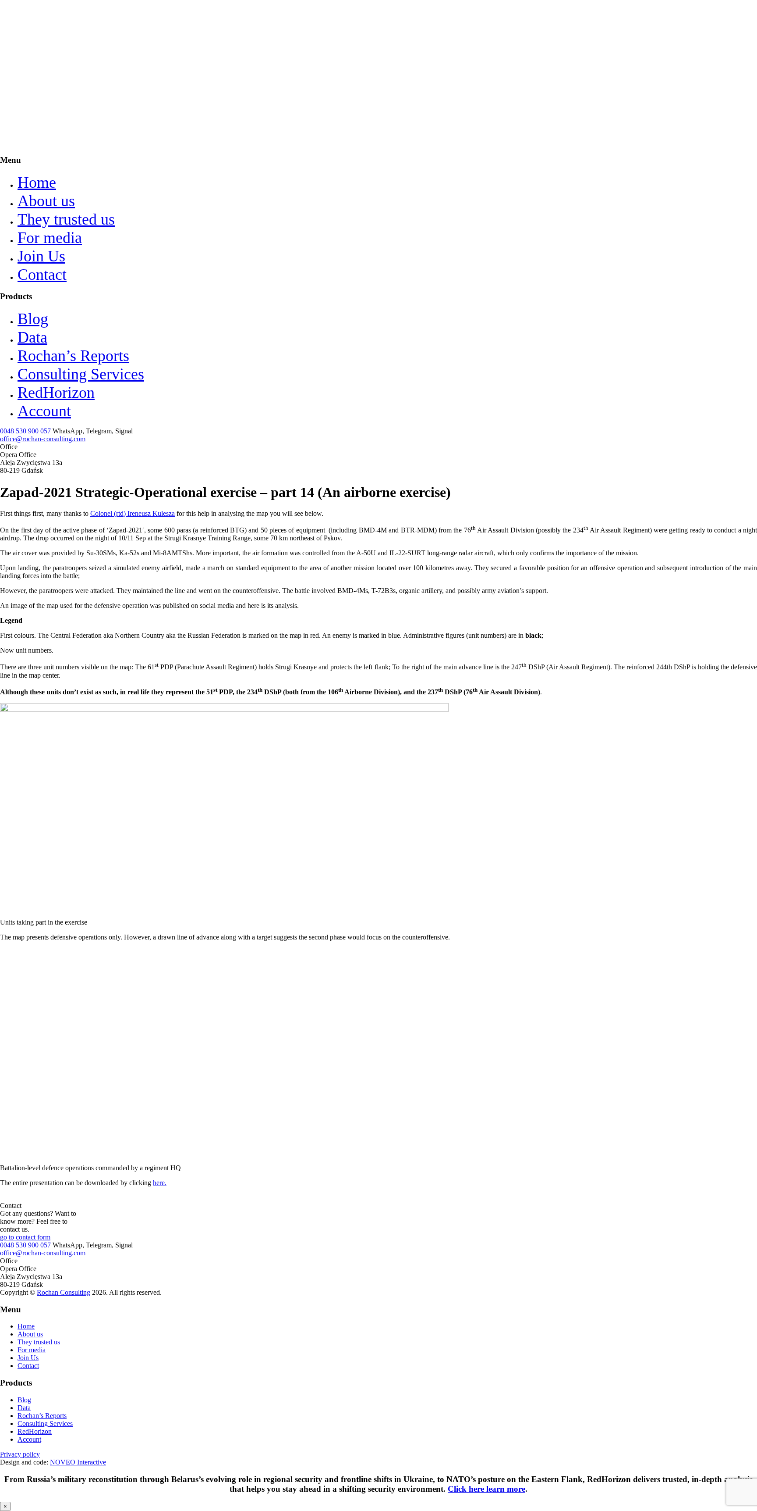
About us (46, 201)
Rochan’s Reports (73, 355)
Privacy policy (20, 1454)
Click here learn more (486, 1488)
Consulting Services (81, 374)
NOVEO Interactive (78, 1462)
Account (44, 411)
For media (50, 237)
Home (37, 182)
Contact (42, 274)
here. (159, 1182)
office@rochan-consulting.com (42, 439)
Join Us (41, 256)
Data (32, 337)
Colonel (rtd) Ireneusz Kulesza (132, 513)
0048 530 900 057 (25, 431)
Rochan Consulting (63, 1292)
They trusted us (66, 219)
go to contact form (25, 1237)
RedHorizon (56, 392)
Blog (33, 319)
